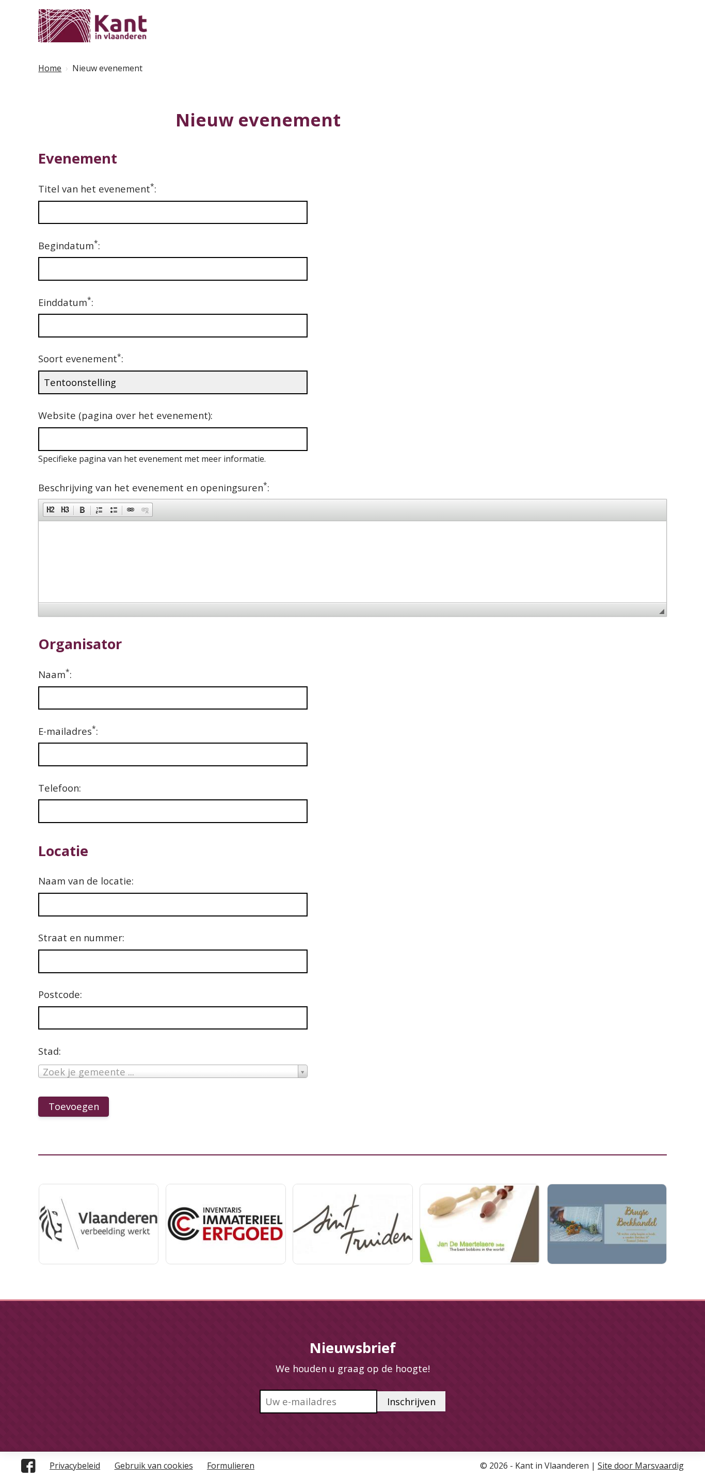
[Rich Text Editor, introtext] (352, 560)
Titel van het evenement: (97, 188)
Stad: (49, 1050)
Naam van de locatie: (86, 880)
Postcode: (60, 994)
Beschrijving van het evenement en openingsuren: (153, 487)
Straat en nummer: (81, 937)
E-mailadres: (68, 730)
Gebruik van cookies (154, 1465)
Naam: (55, 674)
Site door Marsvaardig (641, 1465)
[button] (50, 510)
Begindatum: (69, 245)
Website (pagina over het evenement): (125, 415)
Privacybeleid (75, 1465)
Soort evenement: (80, 358)
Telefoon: (59, 787)
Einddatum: (65, 302)
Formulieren (230, 1465)
